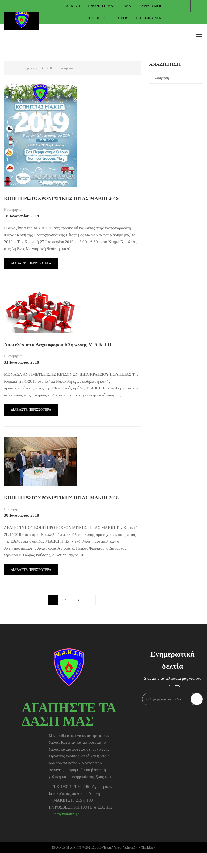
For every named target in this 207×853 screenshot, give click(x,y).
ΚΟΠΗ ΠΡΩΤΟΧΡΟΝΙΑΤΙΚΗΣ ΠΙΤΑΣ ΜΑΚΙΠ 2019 (61, 198)
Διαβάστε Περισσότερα (31, 263)
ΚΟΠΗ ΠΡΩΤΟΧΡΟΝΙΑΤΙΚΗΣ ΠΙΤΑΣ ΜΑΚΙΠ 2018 (61, 497)
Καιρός (121, 18)
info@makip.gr (66, 814)
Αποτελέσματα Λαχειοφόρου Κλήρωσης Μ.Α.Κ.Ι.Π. (58, 344)
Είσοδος (197, 6)
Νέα (127, 6)
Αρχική (73, 6)
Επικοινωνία (148, 18)
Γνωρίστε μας (101, 6)
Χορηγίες (97, 18)
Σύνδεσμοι (150, 6)
